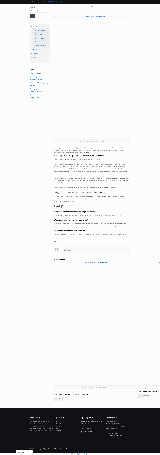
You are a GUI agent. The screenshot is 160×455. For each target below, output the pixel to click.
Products (58, 426)
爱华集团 (67, 250)
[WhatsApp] (120, 2)
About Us (58, 424)
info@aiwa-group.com (67, 2)
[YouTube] (127, 2)
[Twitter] (125, 2)
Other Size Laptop (40, 45)
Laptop (35, 26)
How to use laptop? (36, 73)
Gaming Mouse (37, 50)
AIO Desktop (36, 57)
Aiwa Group (66, 449)
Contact (58, 431)
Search (32, 7)
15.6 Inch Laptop (40, 38)
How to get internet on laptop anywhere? (71, 394)
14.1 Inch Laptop (40, 34)
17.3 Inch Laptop (40, 42)
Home (57, 421)
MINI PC (35, 61)
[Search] (32, 16)
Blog (57, 428)
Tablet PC (36, 53)
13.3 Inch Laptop (40, 30)
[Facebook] (123, 2)
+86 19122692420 (53, 2)
